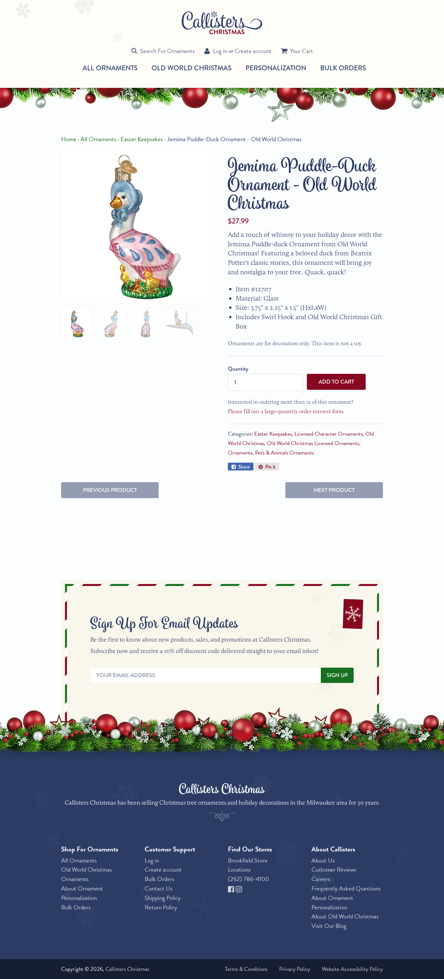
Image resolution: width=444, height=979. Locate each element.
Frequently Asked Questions (346, 888)
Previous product (110, 490)
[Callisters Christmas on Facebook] (232, 888)
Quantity (238, 369)
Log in (220, 51)
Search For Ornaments (167, 51)
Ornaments (240, 453)
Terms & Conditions (246, 969)
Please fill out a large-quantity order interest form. (286, 411)
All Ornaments (110, 68)
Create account (253, 51)
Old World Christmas (191, 68)
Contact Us (159, 888)
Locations (239, 869)
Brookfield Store (248, 860)
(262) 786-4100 (248, 879)
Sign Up (337, 675)
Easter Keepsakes (142, 139)
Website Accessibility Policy (352, 969)
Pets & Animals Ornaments (284, 453)
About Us (323, 860)
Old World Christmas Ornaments (86, 874)
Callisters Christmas (127, 969)
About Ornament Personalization (82, 893)
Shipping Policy (163, 898)
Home (68, 139)
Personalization (275, 68)
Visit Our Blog (328, 926)
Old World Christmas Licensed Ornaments (313, 443)
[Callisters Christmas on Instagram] (239, 888)
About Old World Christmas (345, 916)
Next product (334, 490)
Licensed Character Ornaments (328, 434)
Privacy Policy (294, 969)
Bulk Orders (343, 68)
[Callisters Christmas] (222, 22)
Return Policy (161, 907)
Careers (320, 879)
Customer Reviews (333, 869)
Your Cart (301, 51)
